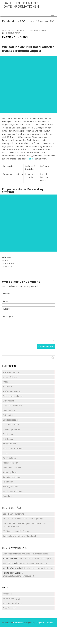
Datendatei (8, 415)
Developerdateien (11, 420)
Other (5, 453)
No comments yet (12, 33)
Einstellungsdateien (11, 429)
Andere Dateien (10, 377)
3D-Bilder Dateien (11, 372)
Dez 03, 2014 (9, 30)
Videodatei (7, 496)
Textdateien (8, 481)
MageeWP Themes (44, 622)
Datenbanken (9, 410)
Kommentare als (12, 603)
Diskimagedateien (11, 424)
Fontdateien (8, 434)
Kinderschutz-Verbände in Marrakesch (19, 536)
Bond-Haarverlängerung (13, 514)
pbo (31, 158)
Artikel (5, 381)
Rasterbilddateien (10, 462)
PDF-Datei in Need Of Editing (16, 531)
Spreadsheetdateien (11, 477)
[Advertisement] (28, 84)
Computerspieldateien (37, 30)
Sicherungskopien (10, 472)
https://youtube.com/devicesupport (32, 553)
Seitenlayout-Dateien (12, 467)
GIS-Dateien (8, 439)
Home (31, 21)
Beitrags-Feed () (11, 598)
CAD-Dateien (8, 400)
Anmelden (7, 593)
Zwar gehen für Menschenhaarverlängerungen (23, 518)
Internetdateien (9, 443)
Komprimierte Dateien (13, 448)
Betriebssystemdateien (13, 396)
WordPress (18, 622)
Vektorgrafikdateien (11, 486)
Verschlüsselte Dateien (13, 491)
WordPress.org (9, 608)
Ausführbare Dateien (12, 391)
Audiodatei (7, 386)
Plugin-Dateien (9, 458)
